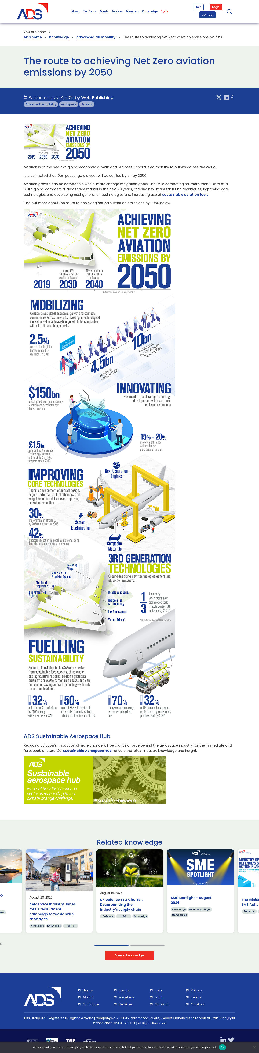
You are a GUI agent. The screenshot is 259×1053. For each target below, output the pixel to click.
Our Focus (91, 1004)
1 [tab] (111, 945)
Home (88, 990)
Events (104, 11)
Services (117, 11)
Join (198, 7)
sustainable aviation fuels (185, 194)
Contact (207, 15)
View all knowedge (129, 955)
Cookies (197, 1004)
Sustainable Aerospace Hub (87, 750)
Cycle (164, 11)
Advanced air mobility (95, 37)
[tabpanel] (59, 891)
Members (132, 11)
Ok (222, 1047)
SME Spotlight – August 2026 (191, 900)
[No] (254, 1047)
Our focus (90, 11)
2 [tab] (147, 945)
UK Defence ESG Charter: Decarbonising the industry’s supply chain (121, 904)
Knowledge (150, 11)
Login (215, 7)
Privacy (197, 990)
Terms (196, 997)
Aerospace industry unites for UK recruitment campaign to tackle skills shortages (52, 911)
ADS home (33, 37)
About (75, 11)
